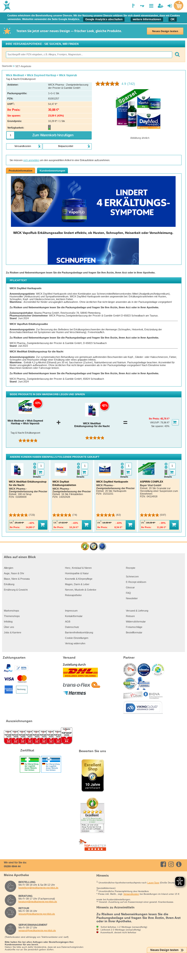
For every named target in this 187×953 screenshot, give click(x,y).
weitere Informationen (147, 19)
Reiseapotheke (73, 595)
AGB (67, 621)
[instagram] (171, 864)
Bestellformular (134, 632)
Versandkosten (131, 894)
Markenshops (11, 610)
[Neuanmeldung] (160, 5)
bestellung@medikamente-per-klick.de (38, 887)
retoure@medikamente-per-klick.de (36, 914)
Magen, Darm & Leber (77, 584)
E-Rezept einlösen (136, 582)
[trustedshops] (94, 546)
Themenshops (12, 616)
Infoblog (8, 621)
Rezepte (130, 567)
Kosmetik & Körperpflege (78, 578)
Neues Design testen (165, 31)
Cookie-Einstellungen (76, 638)
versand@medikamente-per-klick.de (37, 930)
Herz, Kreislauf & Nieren (78, 567)
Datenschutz (72, 627)
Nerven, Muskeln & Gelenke (80, 589)
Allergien (8, 567)
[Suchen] (177, 54)
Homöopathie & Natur (77, 573)
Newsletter (132, 598)
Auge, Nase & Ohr (14, 573)
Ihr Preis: (154, 418)
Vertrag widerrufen (75, 643)
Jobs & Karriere (12, 632)
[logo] (6, 6)
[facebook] (164, 864)
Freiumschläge (134, 627)
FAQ (128, 593)
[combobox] (89, 54)
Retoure (130, 616)
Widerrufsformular (136, 621)
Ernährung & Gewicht (16, 589)
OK (173, 19)
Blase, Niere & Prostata (17, 578)
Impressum (71, 610)
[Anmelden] (169, 5)
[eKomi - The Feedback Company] (85, 546)
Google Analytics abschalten (103, 19)
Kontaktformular (74, 616)
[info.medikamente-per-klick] (179, 864)
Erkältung (9, 584)
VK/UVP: (155, 422)
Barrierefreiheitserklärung (79, 632)
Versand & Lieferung (137, 610)
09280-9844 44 (12, 866)
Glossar (130, 587)
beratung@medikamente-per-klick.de (37, 901)
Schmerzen (132, 576)
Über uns (9, 627)
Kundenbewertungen (52, 170)
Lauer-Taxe (153, 882)
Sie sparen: (157, 426)
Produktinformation (20, 170)
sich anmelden (31, 160)
